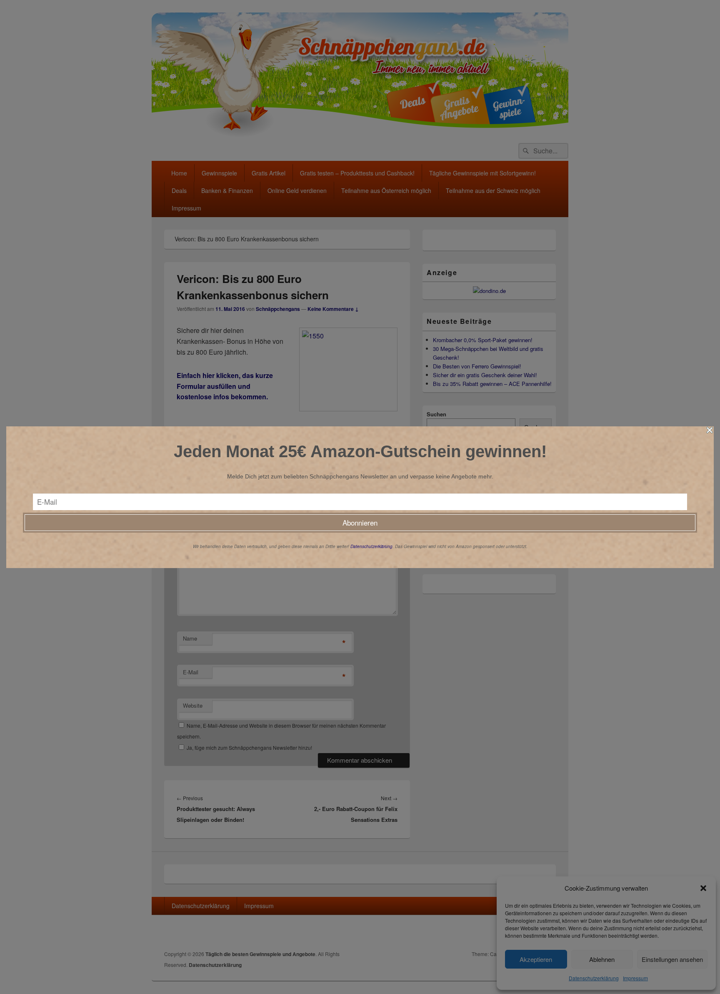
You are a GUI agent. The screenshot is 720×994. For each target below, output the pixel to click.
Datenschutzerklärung (371, 546)
